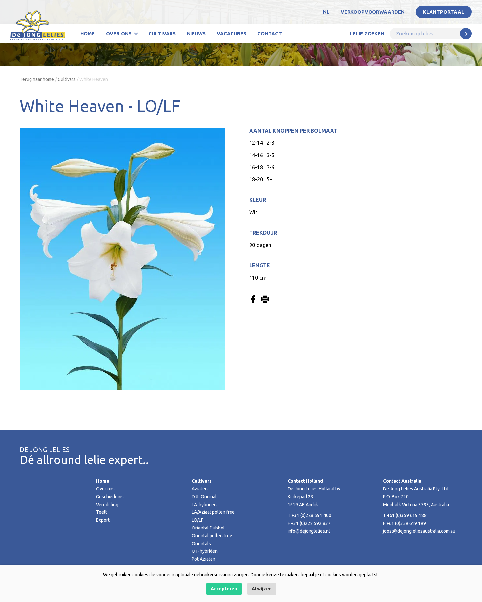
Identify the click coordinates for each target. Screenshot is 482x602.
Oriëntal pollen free (212, 535)
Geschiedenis (110, 496)
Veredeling (107, 504)
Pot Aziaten (203, 559)
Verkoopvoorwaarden (373, 12)
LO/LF (197, 520)
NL (326, 12)
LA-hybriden (204, 504)
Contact (269, 33)
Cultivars (162, 33)
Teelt (101, 512)
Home (87, 33)
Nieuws (196, 33)
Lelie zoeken (367, 33)
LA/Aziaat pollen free (213, 512)
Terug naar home (37, 79)
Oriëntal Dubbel (208, 527)
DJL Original (204, 496)
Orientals (201, 543)
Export (103, 520)
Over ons (118, 33)
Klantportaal (443, 12)
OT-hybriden (205, 551)
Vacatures (231, 33)
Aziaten (200, 488)
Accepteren (224, 588)
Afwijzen (261, 588)
